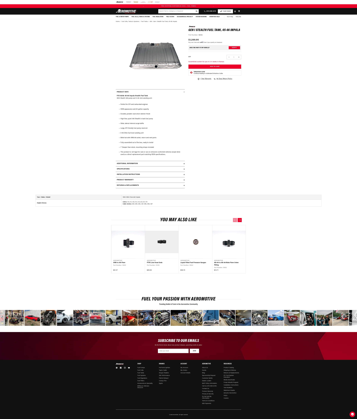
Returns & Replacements (231, 373)
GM (151, 21)
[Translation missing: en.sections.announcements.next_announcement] (213, 6)
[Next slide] (240, 220)
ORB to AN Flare (119, 262)
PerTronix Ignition (164, 367)
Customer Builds (207, 378)
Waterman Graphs (229, 390)
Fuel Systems (141, 375)
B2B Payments (206, 403)
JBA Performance (164, 375)
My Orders (184, 370)
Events (204, 370)
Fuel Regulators (142, 378)
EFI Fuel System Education (229, 376)
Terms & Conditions (208, 401)
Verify (234, 47)
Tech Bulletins (228, 387)
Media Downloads (229, 380)
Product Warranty (207, 391)
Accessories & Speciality (145, 383)
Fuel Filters (140, 381)
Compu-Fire (162, 381)
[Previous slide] (235, 220)
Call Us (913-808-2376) (209, 386)
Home (117, 21)
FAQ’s (225, 395)
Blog (203, 373)
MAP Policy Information (209, 383)
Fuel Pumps (141, 367)
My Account (184, 367)
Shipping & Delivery (230, 370)
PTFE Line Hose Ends (154, 262)
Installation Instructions (231, 385)
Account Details (185, 373)
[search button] (197, 11)
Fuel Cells (140, 370)
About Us (205, 367)
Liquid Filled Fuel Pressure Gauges (193, 262)
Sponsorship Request (208, 375)
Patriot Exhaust (163, 378)
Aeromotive (175, 414)
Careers (226, 398)
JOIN (194, 351)
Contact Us (205, 388)
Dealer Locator (206, 381)
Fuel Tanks (144, 21)
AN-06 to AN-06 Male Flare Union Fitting (226, 264)
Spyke (161, 383)
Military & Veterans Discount (143, 386)
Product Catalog (229, 367)
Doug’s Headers (164, 373)
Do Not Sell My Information (206, 397)
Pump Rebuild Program (231, 382)
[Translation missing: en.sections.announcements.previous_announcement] (143, 6)
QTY (189, 56)
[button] (239, 11)
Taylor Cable (163, 370)
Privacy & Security (208, 394)
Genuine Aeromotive (230, 393)
